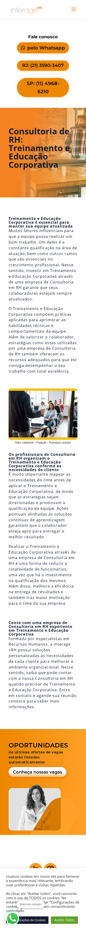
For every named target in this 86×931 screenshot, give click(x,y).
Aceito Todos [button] (64, 920)
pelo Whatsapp (46, 48)
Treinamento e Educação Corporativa (42, 273)
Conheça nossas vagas (37, 772)
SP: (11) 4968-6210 (43, 87)
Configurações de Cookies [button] (27, 920)
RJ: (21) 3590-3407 (43, 65)
